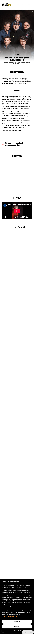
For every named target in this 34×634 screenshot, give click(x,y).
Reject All (17, 626)
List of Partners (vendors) (9, 616)
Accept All (17, 621)
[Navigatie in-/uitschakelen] (31, 4)
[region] (17, 606)
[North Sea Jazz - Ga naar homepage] (6, 4)
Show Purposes (17, 631)
